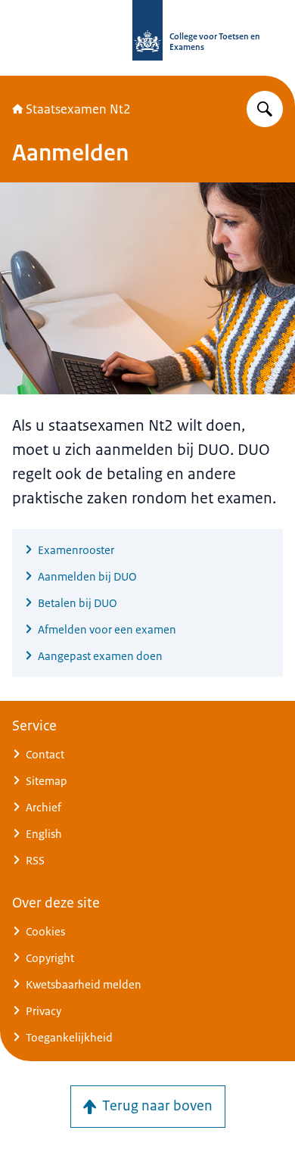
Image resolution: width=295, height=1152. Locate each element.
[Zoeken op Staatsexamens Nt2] (265, 109)
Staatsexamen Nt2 (78, 109)
